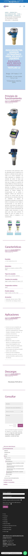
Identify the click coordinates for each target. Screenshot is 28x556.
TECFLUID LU (9, 376)
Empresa (5, 517)
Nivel (19, 14)
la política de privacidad (15, 500)
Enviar (20, 425)
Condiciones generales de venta (10, 525)
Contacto (5, 519)
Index (6, 12)
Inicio (5, 513)
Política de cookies (7, 527)
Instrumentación (10, 14)
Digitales (17, 16)
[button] (25, 553)
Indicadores (9, 16)
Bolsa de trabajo (7, 523)
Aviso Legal (6, 531)
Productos (13, 12)
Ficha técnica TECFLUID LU (15, 382)
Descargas (6, 521)
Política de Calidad (7, 529)
